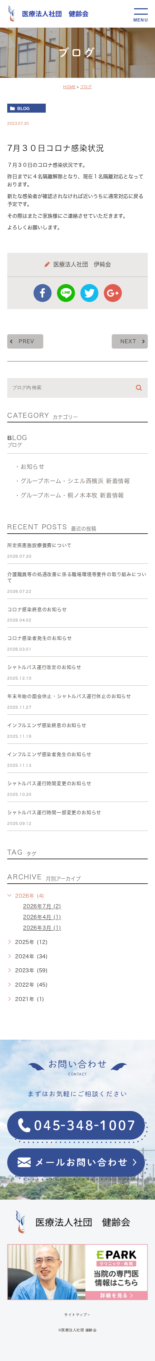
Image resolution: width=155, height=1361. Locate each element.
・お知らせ (29, 466)
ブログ (86, 87)
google (113, 293)
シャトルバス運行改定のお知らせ (44, 667)
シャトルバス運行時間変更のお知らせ (49, 783)
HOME (69, 87)
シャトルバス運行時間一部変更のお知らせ (54, 812)
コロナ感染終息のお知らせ (37, 609)
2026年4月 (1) (42, 917)
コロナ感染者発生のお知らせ (39, 638)
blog (23, 108)
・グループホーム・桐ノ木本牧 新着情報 (69, 495)
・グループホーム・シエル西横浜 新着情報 (72, 481)
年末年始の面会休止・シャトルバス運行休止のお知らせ (69, 696)
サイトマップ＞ (77, 1314)
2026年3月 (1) (42, 928)
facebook (43, 293)
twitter (89, 293)
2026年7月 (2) (42, 906)
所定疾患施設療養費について (39, 545)
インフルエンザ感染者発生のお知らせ (49, 754)
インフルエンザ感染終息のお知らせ (47, 725)
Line (66, 293)
